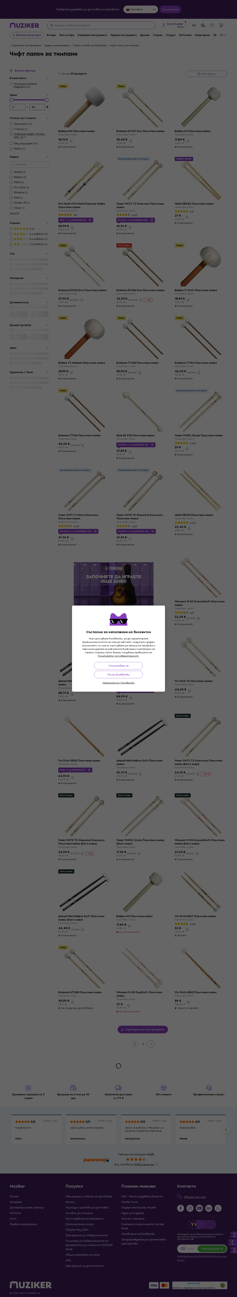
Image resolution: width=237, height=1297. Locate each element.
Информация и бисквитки (119, 683)
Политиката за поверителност (118, 656)
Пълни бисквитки (118, 674)
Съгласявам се (119, 666)
